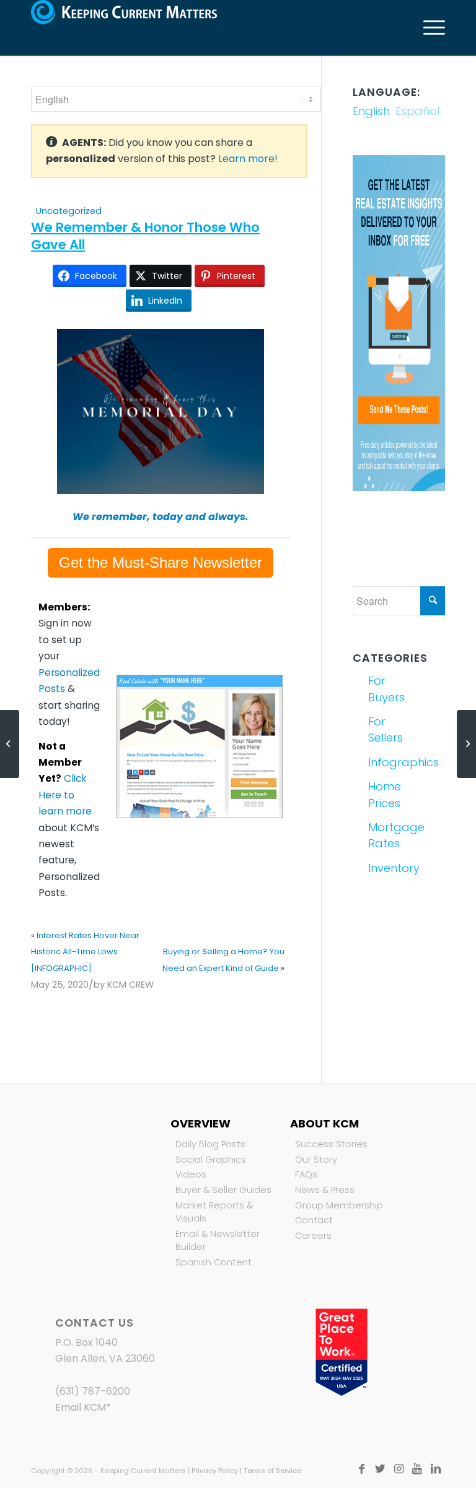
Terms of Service (272, 1471)
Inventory (382, 868)
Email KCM (80, 1407)
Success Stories (331, 1144)
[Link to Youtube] (417, 1469)
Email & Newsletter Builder (217, 1241)
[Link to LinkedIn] (435, 1469)
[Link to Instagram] (398, 1469)
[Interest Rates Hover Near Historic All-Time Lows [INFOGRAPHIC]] (9, 744)
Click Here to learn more (65, 795)
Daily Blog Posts (210, 1144)
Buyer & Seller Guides (223, 1190)
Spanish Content (213, 1262)
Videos (190, 1174)
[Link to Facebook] (361, 1469)
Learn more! (248, 159)
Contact (314, 1220)
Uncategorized (69, 211)
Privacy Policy (215, 1471)
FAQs (306, 1174)
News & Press (325, 1190)
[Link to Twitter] (380, 1469)
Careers (313, 1235)
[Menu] (428, 28)
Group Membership (339, 1205)
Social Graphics (210, 1159)
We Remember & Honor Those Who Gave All (145, 235)
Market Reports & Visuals (214, 1212)
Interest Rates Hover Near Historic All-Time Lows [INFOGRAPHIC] (85, 952)
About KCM (324, 1123)
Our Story (316, 1159)
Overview (200, 1123)
